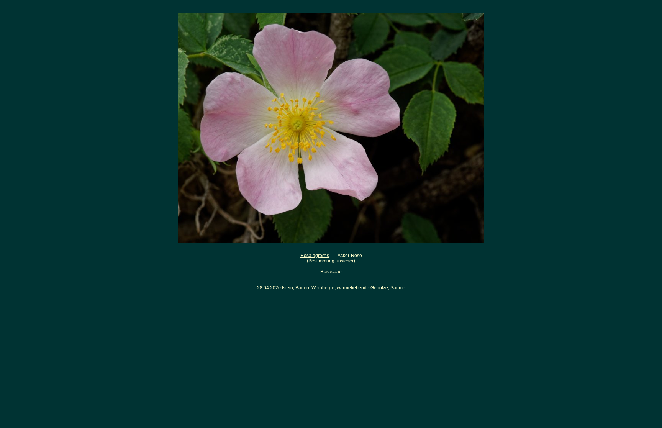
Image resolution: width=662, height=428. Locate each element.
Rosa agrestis (314, 255)
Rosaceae (331, 271)
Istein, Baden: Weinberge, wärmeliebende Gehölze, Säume (343, 287)
